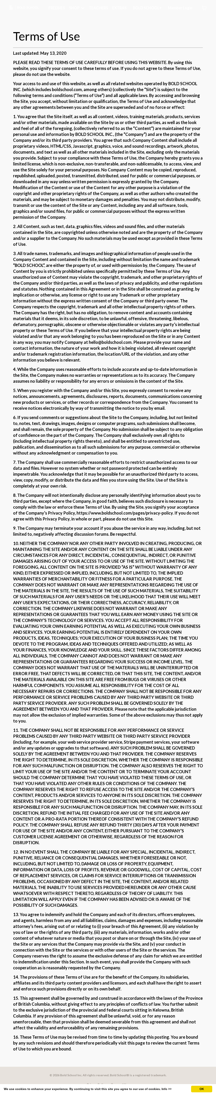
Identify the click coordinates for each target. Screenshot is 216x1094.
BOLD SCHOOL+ (147, 7)
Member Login (180, 7)
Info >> (166, 1089)
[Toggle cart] (204, 8)
